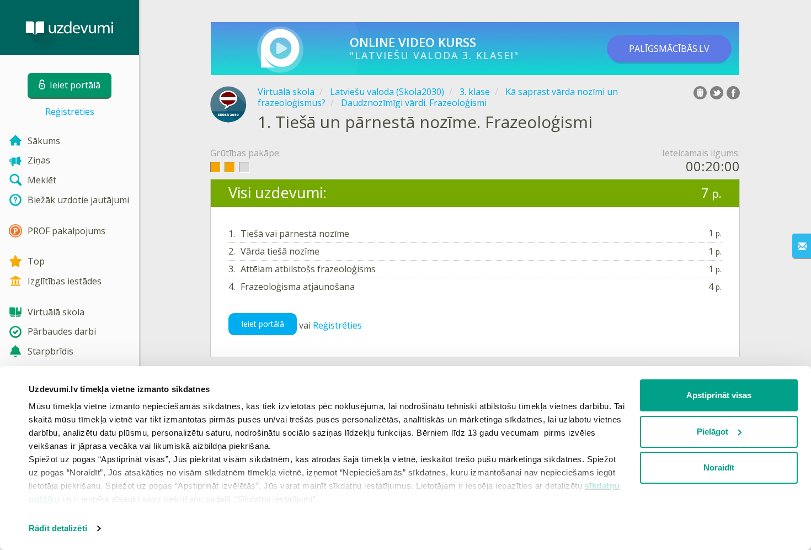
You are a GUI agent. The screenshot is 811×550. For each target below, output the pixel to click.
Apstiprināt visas (718, 395)
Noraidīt (718, 467)
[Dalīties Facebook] (733, 92)
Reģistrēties (69, 111)
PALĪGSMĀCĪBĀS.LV (669, 49)
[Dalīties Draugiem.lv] (700, 92)
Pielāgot (712, 431)
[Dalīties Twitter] (716, 92)
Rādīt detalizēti (58, 528)
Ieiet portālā (262, 324)
